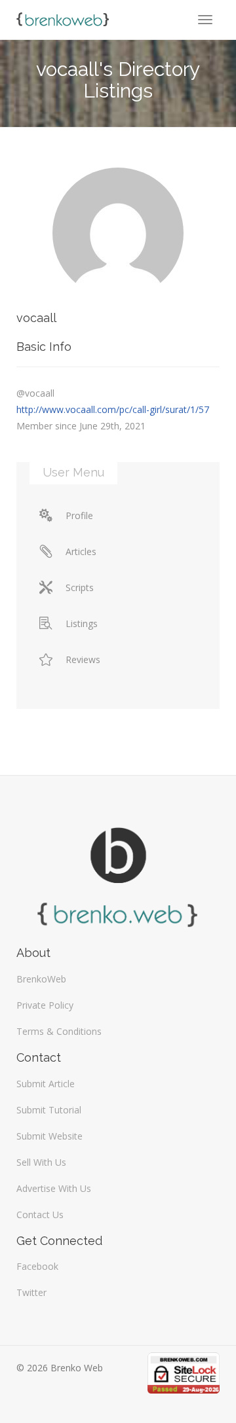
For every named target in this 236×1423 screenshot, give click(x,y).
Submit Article (45, 1083)
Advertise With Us (53, 1188)
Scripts (80, 587)
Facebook (37, 1266)
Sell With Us (41, 1162)
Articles (81, 551)
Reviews (83, 659)
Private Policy (44, 1005)
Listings (82, 623)
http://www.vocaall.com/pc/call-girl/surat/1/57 (112, 409)
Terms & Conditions (59, 1031)
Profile (79, 515)
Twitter (31, 1292)
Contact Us (40, 1214)
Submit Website (49, 1136)
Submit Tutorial (48, 1110)
